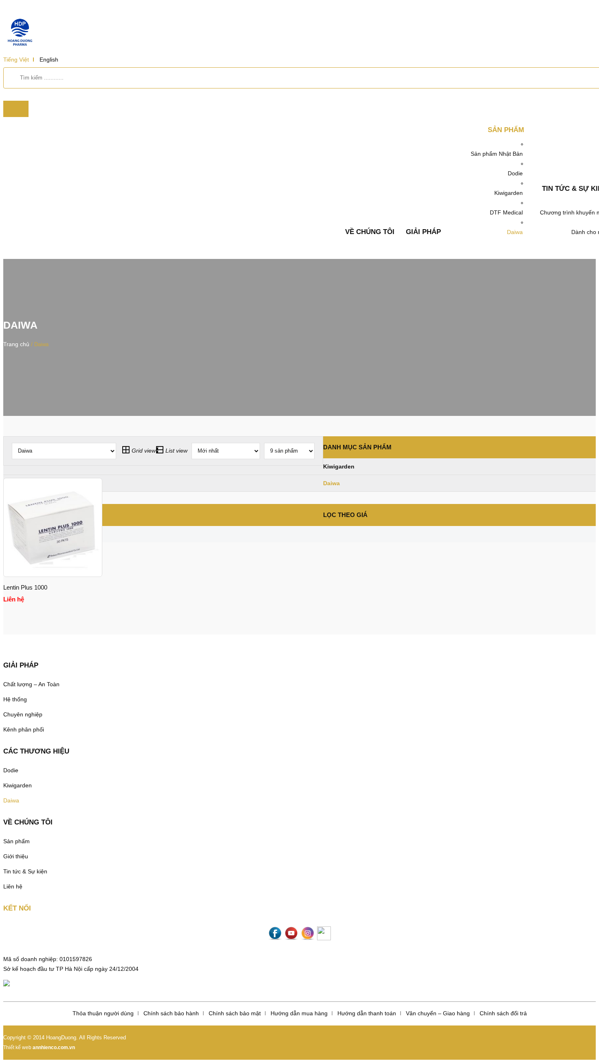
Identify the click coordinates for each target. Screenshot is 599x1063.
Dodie (515, 173)
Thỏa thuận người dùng (103, 1013)
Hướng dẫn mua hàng (299, 1013)
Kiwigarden (508, 193)
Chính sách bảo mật (235, 1013)
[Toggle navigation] (16, 109)
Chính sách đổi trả (503, 1013)
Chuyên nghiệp (22, 714)
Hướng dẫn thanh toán (366, 1013)
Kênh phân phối (23, 729)
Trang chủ (16, 344)
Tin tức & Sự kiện (25, 871)
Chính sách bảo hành (171, 1013)
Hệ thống (15, 699)
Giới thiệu (15, 856)
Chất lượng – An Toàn (31, 684)
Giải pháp (423, 232)
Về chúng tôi (369, 232)
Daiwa (515, 232)
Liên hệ (12, 886)
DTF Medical (506, 212)
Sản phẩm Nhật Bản (497, 153)
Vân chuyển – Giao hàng (438, 1013)
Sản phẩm (506, 130)
